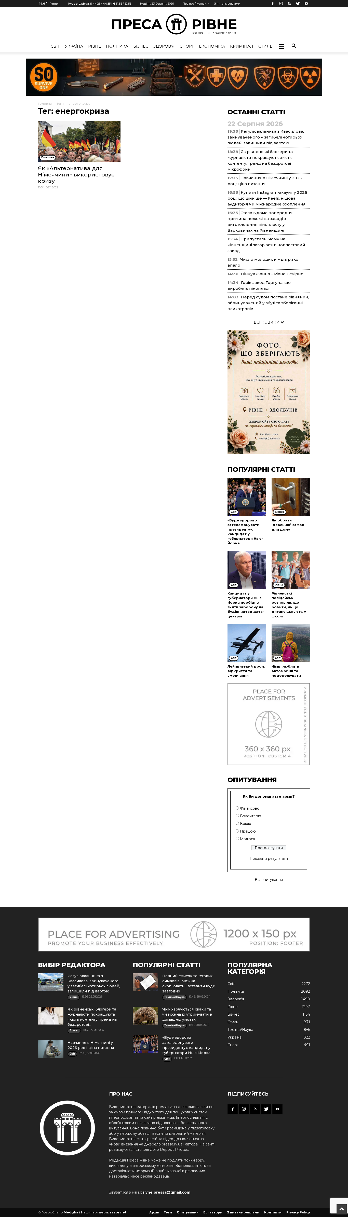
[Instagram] (281, 3)
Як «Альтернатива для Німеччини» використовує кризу (76, 174)
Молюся (247, 839)
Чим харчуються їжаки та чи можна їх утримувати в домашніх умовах (187, 1014)
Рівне (94, 46)
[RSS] (289, 3)
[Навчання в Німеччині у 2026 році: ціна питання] (50, 1049)
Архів (154, 1212)
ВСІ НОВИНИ (267, 322)
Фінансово (249, 808)
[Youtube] (306, 3)
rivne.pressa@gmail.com (166, 1192)
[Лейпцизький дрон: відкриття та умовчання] (246, 643)
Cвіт (55, 46)
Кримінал (241, 46)
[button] (281, 46)
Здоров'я (164, 46)
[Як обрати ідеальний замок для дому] (291, 497)
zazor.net (118, 1212)
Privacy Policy (298, 1212)
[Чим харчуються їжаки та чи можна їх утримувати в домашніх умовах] (145, 1016)
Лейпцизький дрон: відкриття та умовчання (246, 670)
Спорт (187, 46)
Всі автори (212, 1212)
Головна (45, 103)
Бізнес (140, 46)
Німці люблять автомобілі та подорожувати (286, 670)
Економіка (212, 46)
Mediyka (71, 1212)
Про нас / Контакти (196, 3)
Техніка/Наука (240, 1029)
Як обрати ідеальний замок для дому (288, 524)
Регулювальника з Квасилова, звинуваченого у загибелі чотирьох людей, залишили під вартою (265, 137)
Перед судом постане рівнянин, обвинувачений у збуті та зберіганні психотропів (268, 303)
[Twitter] (298, 3)
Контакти (273, 1212)
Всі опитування (269, 879)
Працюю (248, 831)
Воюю (245, 823)
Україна (74, 46)
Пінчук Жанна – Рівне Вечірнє (272, 273)
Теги (60, 103)
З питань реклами (227, 3)
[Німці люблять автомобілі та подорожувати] (291, 643)
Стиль (265, 46)
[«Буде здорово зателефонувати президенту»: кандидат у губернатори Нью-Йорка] (246, 497)
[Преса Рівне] (174, 24)
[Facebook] (272, 3)
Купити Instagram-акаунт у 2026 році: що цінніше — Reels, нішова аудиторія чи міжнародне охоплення (267, 198)
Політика (117, 46)
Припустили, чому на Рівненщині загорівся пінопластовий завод (266, 245)
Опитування (187, 1212)
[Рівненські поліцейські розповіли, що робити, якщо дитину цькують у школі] (291, 570)
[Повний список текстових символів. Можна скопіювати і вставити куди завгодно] (145, 982)
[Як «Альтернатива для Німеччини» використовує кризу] (79, 141)
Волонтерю (250, 816)
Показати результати (269, 858)
